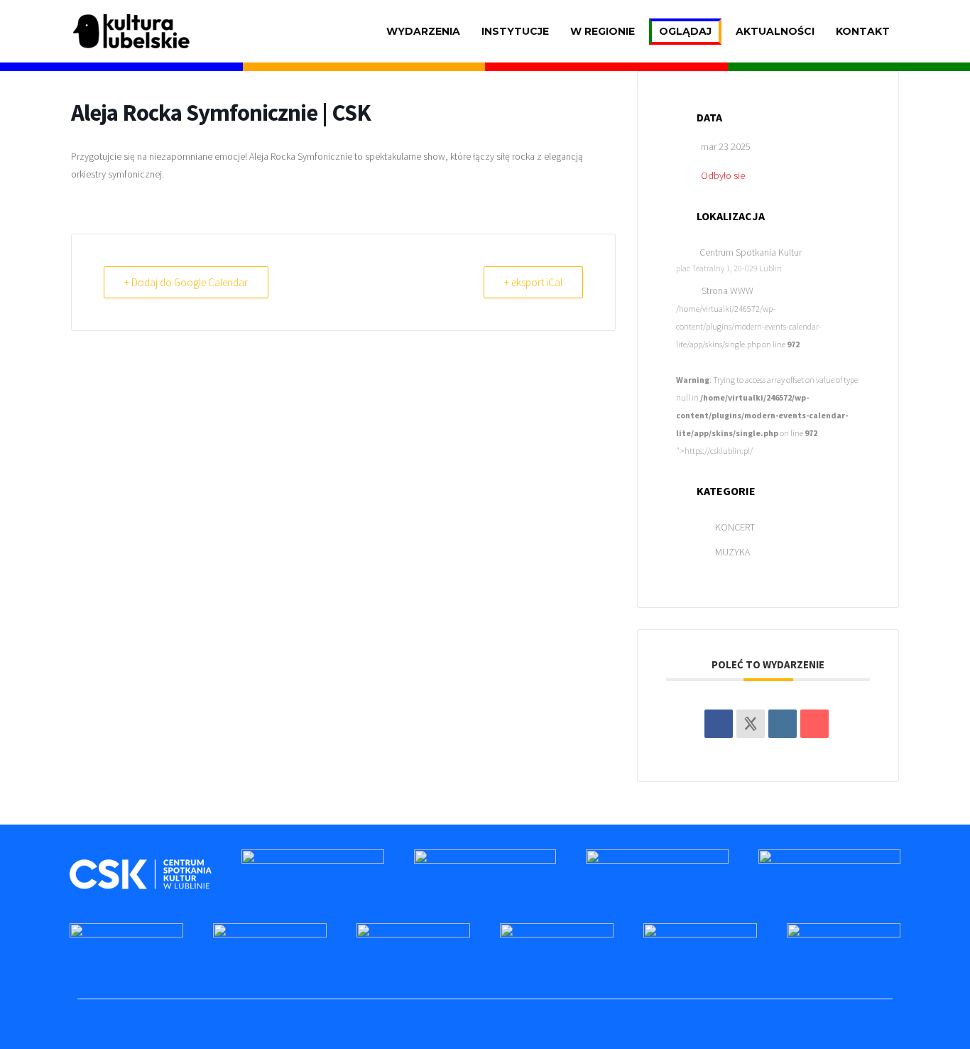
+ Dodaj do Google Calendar (186, 282)
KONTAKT (863, 31)
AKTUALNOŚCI (775, 31)
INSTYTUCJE (515, 31)
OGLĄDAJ (685, 31)
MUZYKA (732, 551)
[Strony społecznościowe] (750, 724)
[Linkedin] (782, 724)
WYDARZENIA (423, 31)
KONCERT (735, 527)
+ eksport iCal (533, 282)
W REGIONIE (602, 31)
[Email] (814, 724)
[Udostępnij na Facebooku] (718, 724)
